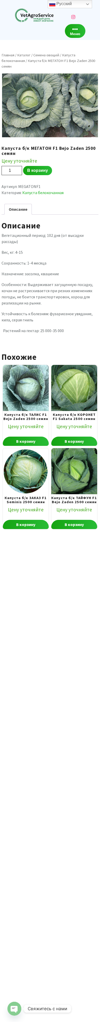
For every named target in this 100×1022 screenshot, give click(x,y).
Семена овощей (46, 55)
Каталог (24, 55)
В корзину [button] (25, 441)
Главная (8, 55)
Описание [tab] (18, 209)
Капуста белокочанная (43, 192)
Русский (63, 4)
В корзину (37, 170)
